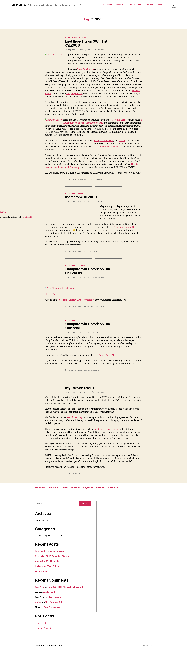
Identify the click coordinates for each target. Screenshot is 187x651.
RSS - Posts (40, 623)
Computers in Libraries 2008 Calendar (88, 326)
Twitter (122, 140)
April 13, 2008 (85, 50)
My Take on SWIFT (80, 388)
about (109, 5)
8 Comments (99, 50)
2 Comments (99, 332)
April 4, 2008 (84, 332)
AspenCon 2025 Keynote (47, 561)
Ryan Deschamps (85, 69)
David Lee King (74, 417)
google (96, 370)
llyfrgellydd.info (74, 93)
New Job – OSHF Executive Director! (52, 556)
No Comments (99, 201)
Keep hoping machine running (49, 551)
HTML (100, 355)
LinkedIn (75, 487)
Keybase (88, 487)
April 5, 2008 (84, 277)
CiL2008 (71, 179)
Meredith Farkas (119, 120)
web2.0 (101, 179)
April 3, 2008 (84, 392)
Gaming (68, 384)
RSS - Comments (43, 628)
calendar (71, 370)
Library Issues (83, 37)
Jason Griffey (19, 5)
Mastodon (40, 487)
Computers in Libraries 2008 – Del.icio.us (89, 271)
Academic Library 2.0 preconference (76, 300)
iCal (107, 355)
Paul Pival (39, 587)
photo (97, 251)
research (119, 5)
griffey (72, 50)
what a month (41, 571)
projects (150, 5)
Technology (81, 265)
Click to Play (51, 294)
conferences (79, 179)
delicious (86, 306)
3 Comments (99, 392)
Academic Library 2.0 (124, 227)
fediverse (113, 487)
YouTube (100, 487)
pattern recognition (135, 5)
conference (78, 251)
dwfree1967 (29, 217)
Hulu (110, 140)
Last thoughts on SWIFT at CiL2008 (86, 43)
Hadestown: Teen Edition (47, 566)
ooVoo (96, 140)
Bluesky (53, 487)
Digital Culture (71, 37)
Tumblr (104, 140)
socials (160, 5)
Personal (80, 193)
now (103, 5)
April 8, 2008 (84, 201)
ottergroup (95, 179)
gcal (92, 370)
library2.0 (87, 179)
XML (112, 355)
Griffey (3, 212)
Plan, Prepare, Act (53, 602)
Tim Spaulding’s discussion (106, 429)
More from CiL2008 (81, 197)
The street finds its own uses (107, 146)
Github (64, 487)
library (85, 251)
